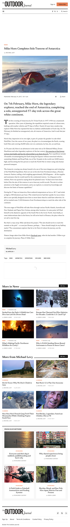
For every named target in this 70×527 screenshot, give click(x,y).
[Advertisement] (35, 27)
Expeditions (29, 258)
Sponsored (19, 451)
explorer (38, 258)
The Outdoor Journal (13, 524)
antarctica (18, 258)
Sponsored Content (20, 461)
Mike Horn (47, 258)
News (6, 45)
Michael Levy (10, 52)
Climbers (5, 411)
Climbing (5, 380)
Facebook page (36, 235)
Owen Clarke (8, 317)
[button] (5, 519)
